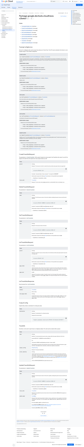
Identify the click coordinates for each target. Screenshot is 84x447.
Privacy (24, 442)
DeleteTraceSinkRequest (27, 30)
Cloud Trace (7, 5)
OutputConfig (25, 38)
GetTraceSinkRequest (26, 32)
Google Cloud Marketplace (21, 434)
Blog (68, 430)
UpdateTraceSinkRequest (27, 42)
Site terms (28, 442)
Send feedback (63, 16)
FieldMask (34, 396)
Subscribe (71, 444)
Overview (3, 7)
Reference (14, 7)
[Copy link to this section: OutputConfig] (29, 303)
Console (65, 1)
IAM (45, 208)
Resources (20, 7)
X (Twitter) (69, 434)
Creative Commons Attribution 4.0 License (48, 420)
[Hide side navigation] (14, 445)
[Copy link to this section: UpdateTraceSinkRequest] (36, 365)
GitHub (51, 430)
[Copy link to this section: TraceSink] (26, 326)
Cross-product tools (31, 1)
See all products (20, 430)
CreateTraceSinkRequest (27, 28)
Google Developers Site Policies (35, 421)
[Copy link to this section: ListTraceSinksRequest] (34, 242)
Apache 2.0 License (20, 421)
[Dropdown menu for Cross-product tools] (36, 1)
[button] (7, 20)
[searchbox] (7, 11)
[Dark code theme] (66, 169)
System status (36, 436)
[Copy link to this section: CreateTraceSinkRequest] (36, 154)
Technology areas (19, 1)
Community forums (37, 430)
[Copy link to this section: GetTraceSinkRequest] (34, 215)
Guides (8, 7)
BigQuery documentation (61, 357)
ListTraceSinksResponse (27, 36)
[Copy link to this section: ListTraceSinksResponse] (35, 281)
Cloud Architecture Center (55, 436)
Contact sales (19, 436)
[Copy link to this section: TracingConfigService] (33, 47)
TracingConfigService (27, 26)
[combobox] (56, 1)
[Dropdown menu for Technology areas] (24, 1)
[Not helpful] (67, 13)
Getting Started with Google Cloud (56, 432)
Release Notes (36, 434)
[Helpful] (65, 13)
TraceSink (24, 40)
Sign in (81, 1)
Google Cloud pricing (20, 432)
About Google (19, 442)
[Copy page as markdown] (31, 19)
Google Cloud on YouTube (71, 436)
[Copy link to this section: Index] (23, 23)
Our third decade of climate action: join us (46, 442)
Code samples (53, 434)
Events (68, 432)
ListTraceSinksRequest (27, 34)
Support (35, 432)
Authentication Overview (36, 71)
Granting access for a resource (48, 356)
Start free (79, 4)
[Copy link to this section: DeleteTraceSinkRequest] (35, 187)
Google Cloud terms (34, 442)
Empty (46, 78)
